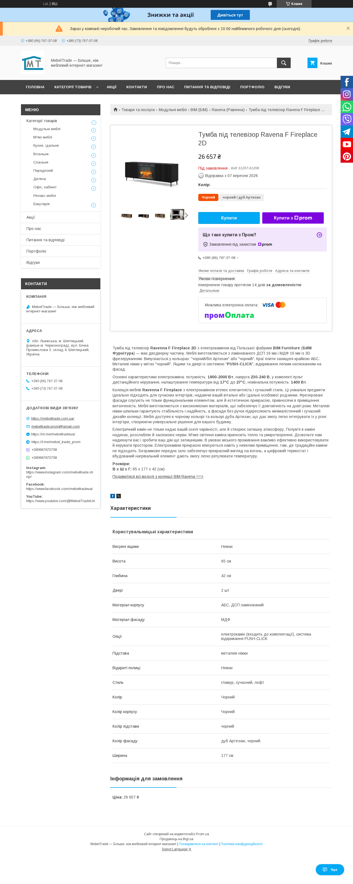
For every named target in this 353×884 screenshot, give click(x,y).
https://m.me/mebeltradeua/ (53, 434)
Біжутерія (41, 204)
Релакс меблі (44, 196)
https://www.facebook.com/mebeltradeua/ (59, 489)
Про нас (165, 87)
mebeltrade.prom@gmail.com (55, 426)
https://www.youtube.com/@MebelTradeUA (60, 501)
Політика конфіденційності (242, 844)
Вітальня (41, 154)
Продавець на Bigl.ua (176, 839)
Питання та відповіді (207, 87)
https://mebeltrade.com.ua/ (52, 418)
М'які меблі (42, 137)
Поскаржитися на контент (198, 844)
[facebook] (112, 497)
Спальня (40, 162)
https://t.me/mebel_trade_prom (56, 442)
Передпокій (43, 170)
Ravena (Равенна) (228, 110)
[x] (118, 497)
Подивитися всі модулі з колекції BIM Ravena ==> (158, 476)
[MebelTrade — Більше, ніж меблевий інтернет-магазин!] (32, 73)
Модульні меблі (173, 110)
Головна (35, 87)
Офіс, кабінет (45, 187)
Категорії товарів (72, 87)
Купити (229, 218)
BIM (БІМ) (199, 110)
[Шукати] (284, 63)
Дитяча (39, 179)
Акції (111, 87)
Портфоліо (252, 87)
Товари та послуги (138, 110)
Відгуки (282, 87)
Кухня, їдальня (46, 145)
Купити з (283, 218)
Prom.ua (202, 834)
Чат (334, 869)
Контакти (136, 87)
